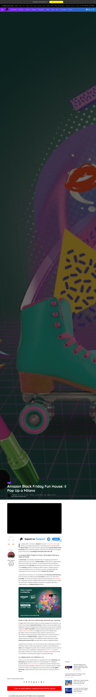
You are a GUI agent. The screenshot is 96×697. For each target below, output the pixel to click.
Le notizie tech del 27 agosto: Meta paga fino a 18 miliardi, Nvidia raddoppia (81, 690)
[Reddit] (90, 6)
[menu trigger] (3, 9)
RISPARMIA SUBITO (56, 2)
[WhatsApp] (94, 6)
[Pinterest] (84, 6)
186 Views (32, 494)
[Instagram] (86, 6)
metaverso (58, 578)
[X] (82, 6)
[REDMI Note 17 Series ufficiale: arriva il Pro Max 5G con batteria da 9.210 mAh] (68, 682)
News (9, 482)
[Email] (13, 544)
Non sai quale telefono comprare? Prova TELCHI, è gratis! (35, 688)
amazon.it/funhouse (33, 664)
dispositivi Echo (49, 650)
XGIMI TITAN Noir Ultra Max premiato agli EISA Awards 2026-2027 (11, 563)
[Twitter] (13, 540)
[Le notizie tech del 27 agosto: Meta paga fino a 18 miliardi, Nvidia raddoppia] (68, 690)
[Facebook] (81, 6)
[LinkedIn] (87, 6)
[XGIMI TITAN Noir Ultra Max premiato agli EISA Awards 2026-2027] (11, 555)
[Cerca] (94, 9)
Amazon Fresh (26, 631)
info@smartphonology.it (8, 5)
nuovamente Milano (51, 544)
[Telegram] (92, 6)
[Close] (94, 2)
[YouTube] (89, 6)
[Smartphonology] (7, 9)
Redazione (15, 494)
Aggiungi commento (52, 494)
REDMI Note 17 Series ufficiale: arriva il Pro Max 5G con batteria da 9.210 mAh (81, 682)
